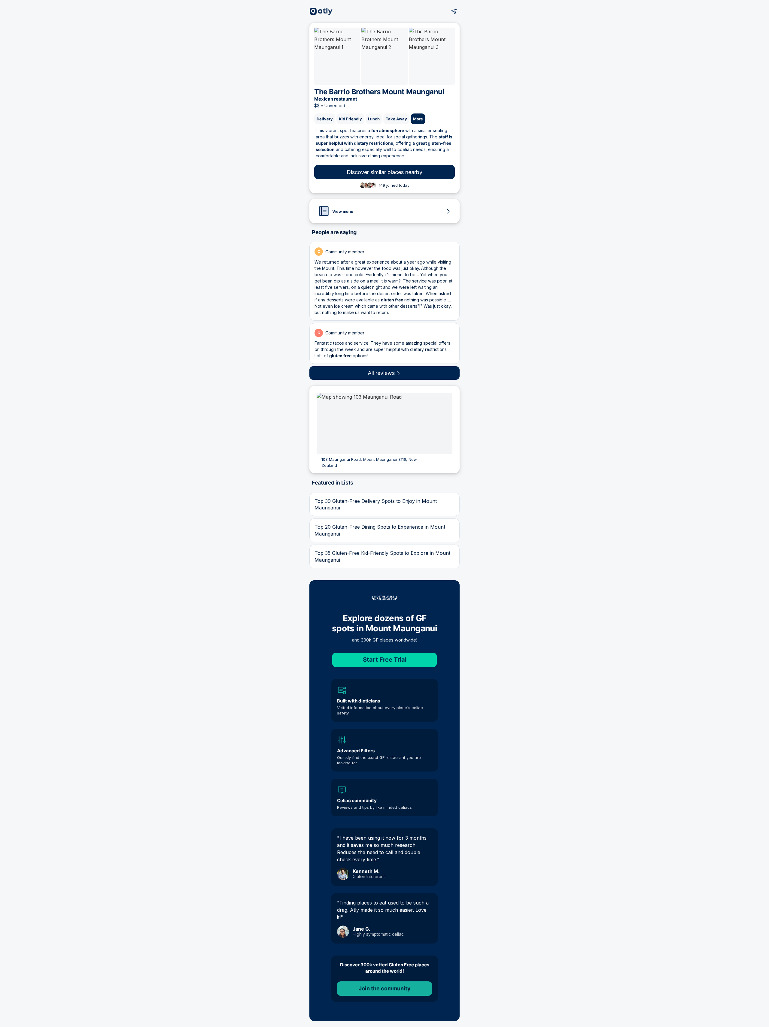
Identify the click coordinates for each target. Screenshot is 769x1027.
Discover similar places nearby (384, 172)
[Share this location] (454, 11)
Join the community (385, 988)
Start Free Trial (384, 659)
